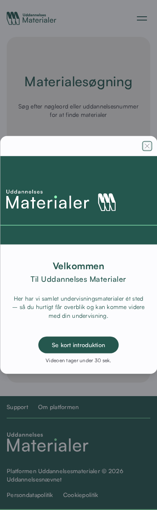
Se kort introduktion (79, 344)
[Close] (147, 146)
